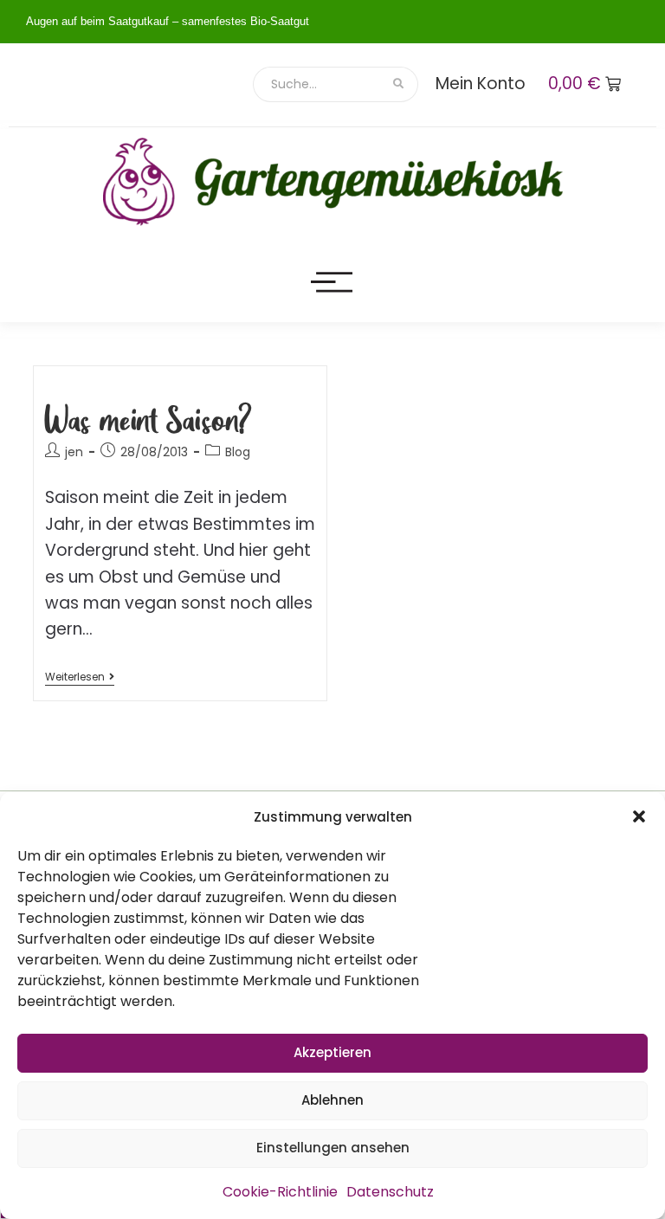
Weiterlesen (79, 677)
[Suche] (398, 84)
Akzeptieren (332, 1052)
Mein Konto (481, 83)
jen (74, 452)
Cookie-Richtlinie (280, 1192)
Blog (237, 452)
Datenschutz (390, 1192)
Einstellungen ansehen (333, 1147)
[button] (639, 816)
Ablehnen (332, 1100)
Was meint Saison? (148, 418)
